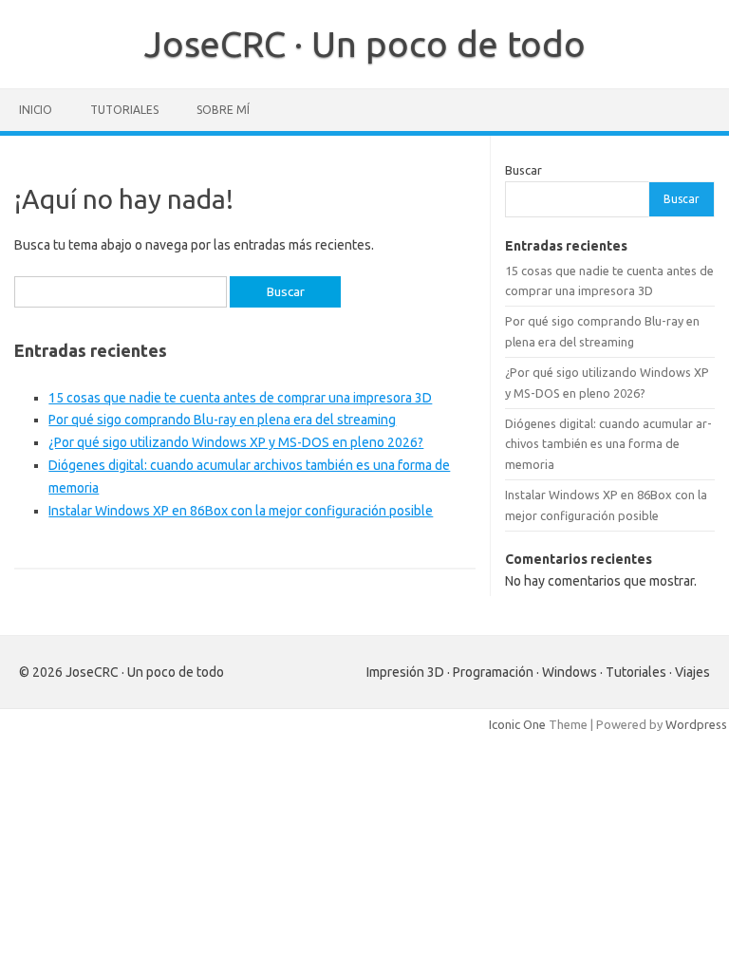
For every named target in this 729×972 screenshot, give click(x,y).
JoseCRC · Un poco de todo (365, 44)
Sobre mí (223, 109)
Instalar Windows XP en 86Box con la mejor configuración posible (240, 510)
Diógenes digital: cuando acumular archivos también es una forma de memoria (608, 444)
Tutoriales (124, 109)
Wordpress (696, 724)
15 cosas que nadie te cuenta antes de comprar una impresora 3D (240, 397)
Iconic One (517, 724)
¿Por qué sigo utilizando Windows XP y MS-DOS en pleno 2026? (235, 442)
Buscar (523, 170)
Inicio (35, 109)
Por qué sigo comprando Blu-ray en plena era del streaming (222, 419)
